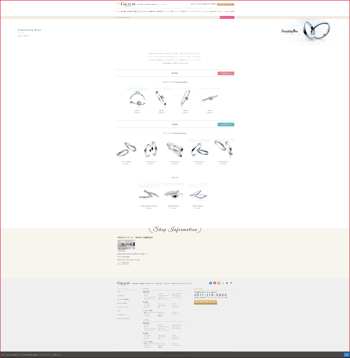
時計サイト (137, 11)
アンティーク (176, 314)
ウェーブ (146, 307)
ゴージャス (161, 314)
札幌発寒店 (159, 11)
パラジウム (161, 297)
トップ (118, 11)
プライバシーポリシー (45, 354)
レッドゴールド (176, 297)
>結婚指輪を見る (226, 73)
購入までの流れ (122, 303)
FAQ (119, 311)
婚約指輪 (123, 11)
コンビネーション (149, 298)
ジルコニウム (176, 295)
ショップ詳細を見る (123, 262)
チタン (146, 295)
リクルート (220, 11)
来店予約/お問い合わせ (225, 4)
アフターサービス (123, 307)
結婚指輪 (130, 11)
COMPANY (121, 314)
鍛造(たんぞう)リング (151, 312)
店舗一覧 (213, 11)
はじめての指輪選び (124, 299)
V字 (159, 307)
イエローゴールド (163, 295)
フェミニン (147, 314)
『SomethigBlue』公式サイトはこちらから (175, 63)
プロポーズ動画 (229, 11)
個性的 (160, 315)
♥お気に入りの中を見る (227, 17)
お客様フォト (185, 11)
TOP (117, 17)
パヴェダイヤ (162, 305)
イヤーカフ (147, 303)
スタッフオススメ (196, 11)
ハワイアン (147, 315)
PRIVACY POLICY (124, 318)
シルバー (146, 293)
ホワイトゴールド (163, 298)
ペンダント (147, 305)
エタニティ (175, 307)
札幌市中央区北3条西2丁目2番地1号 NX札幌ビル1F (133, 254)
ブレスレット (162, 303)
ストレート (175, 305)
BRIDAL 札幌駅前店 (149, 11)
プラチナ (161, 293)
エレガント (161, 312)
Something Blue (125, 17)
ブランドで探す (169, 11)
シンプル (174, 312)
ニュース (177, 11)
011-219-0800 (200, 4)
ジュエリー (205, 11)
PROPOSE (121, 295)
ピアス (174, 303)
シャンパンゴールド (150, 297)
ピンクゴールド (176, 293)
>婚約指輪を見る (226, 124)
